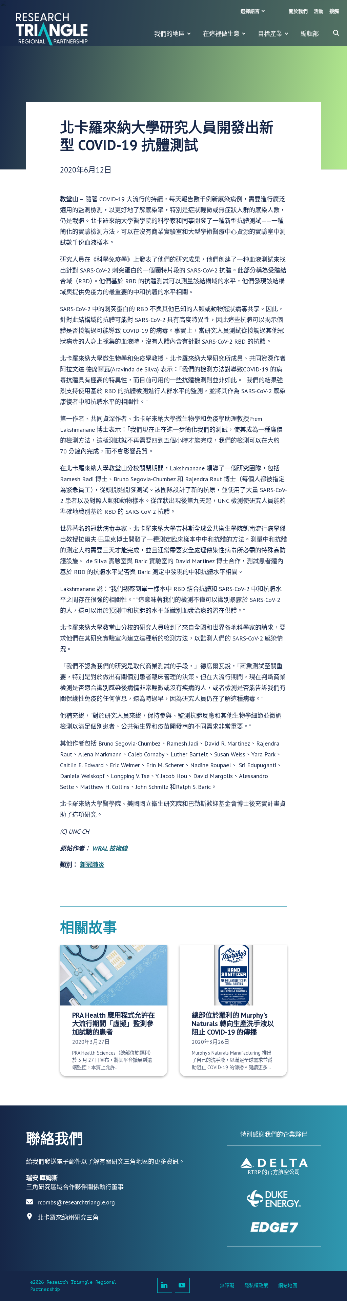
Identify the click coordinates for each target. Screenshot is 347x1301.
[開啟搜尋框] (336, 32)
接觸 (334, 11)
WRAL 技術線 (109, 848)
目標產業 (270, 34)
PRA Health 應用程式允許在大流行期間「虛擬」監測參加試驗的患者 (113, 1024)
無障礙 (227, 1285)
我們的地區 (169, 34)
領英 (164, 1285)
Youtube (182, 1285)
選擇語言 (250, 11)
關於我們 (298, 11)
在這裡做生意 (221, 34)
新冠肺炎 (92, 865)
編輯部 (310, 34)
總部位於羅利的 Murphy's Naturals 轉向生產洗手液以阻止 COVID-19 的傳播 (233, 1024)
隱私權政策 (256, 1285)
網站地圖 (287, 1285)
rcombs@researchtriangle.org (76, 1202)
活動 (318, 11)
